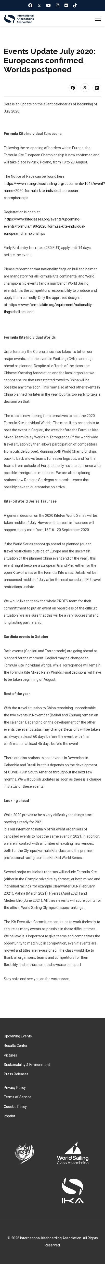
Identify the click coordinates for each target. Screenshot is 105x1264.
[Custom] (75, 5)
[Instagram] (57, 5)
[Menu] (98, 18)
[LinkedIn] (97, 88)
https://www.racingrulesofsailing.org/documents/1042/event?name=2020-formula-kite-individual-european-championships (54, 191)
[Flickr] (66, 5)
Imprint (9, 1116)
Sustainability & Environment (27, 1065)
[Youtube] (48, 5)
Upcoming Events (18, 1036)
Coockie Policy (15, 1107)
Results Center (16, 1046)
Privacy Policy (15, 1088)
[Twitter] (39, 6)
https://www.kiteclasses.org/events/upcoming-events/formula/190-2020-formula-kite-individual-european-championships (44, 226)
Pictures (10, 1055)
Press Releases (16, 1074)
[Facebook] (30, 5)
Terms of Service (17, 1097)
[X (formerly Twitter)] (85, 87)
